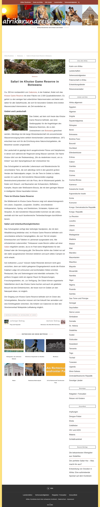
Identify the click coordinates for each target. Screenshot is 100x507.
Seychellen (73, 307)
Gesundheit (73, 495)
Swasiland (73, 344)
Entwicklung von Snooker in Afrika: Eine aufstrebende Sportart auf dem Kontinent (80, 472)
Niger (71, 280)
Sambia (72, 294)
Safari (6, 247)
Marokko (72, 253)
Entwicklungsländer (77, 84)
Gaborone (33, 92)
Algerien (72, 112)
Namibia (72, 276)
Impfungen (73, 412)
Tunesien (73, 362)
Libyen (72, 230)
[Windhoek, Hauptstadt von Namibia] (34, 345)
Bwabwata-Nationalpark (34, 380)
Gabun (72, 162)
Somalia (72, 321)
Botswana (20, 56)
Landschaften (58, 2)
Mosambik (73, 271)
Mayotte (72, 266)
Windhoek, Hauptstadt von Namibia (34, 356)
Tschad (72, 358)
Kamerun (73, 184)
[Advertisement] (50, 40)
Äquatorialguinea (76, 121)
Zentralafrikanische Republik (80, 376)
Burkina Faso (74, 139)
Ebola (71, 421)
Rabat (13, 380)
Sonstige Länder (76, 380)
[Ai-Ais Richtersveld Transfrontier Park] (55, 369)
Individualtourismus (11, 315)
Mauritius (73, 262)
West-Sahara (74, 371)
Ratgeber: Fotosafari (77, 394)
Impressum (70, 499)
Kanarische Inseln (76, 189)
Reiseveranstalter (76, 89)
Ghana (72, 171)
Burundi (72, 143)
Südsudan (73, 339)
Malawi (72, 244)
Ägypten (72, 107)
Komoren (73, 203)
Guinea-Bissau (75, 180)
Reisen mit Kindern (77, 398)
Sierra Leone (74, 312)
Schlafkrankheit (75, 439)
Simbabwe (73, 317)
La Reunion (74, 216)
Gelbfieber (73, 425)
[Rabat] (14, 369)
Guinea (72, 175)
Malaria (72, 435)
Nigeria (72, 285)
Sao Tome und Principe (78, 298)
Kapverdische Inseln (77, 194)
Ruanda (72, 289)
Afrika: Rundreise (25, 2)
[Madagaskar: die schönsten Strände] (14, 345)
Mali (70, 248)
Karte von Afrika (38, 2)
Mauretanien (74, 257)
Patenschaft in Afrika (77, 80)
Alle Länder (48, 2)
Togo (71, 353)
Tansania (72, 348)
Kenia (71, 198)
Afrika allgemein (75, 102)
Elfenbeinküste (75, 153)
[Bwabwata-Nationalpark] (34, 369)
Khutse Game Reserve (13, 96)
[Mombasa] (55, 345)
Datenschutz (62, 499)
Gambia (72, 166)
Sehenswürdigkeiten (71, 2)
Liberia (72, 225)
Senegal (72, 303)
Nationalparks (25, 315)
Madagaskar (74, 235)
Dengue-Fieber (75, 416)
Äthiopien (73, 125)
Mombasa (55, 356)
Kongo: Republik (76, 212)
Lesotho (72, 221)
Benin (71, 130)
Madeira (72, 239)
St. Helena (73, 326)
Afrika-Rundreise (9, 56)
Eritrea (72, 157)
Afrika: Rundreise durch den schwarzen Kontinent (41, 499)
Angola (72, 116)
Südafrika (73, 330)
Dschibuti (73, 148)
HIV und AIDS (75, 430)
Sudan (71, 335)
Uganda (72, 367)
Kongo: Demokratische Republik (82, 207)
